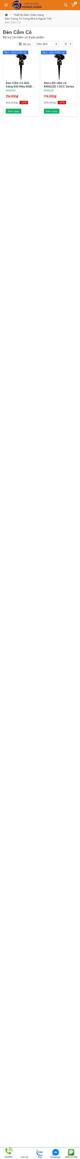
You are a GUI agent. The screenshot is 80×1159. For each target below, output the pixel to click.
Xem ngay (13, 111)
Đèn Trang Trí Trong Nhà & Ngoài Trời (28, 18)
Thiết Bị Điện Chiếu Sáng (28, 14)
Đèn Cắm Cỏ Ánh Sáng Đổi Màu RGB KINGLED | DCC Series (21, 86)
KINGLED (11, 90)
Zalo (40, 1157)
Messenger (55, 1157)
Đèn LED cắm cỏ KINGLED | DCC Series (59, 84)
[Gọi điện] (9, 1150)
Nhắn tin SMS (71, 1157)
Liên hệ (24, 1157)
